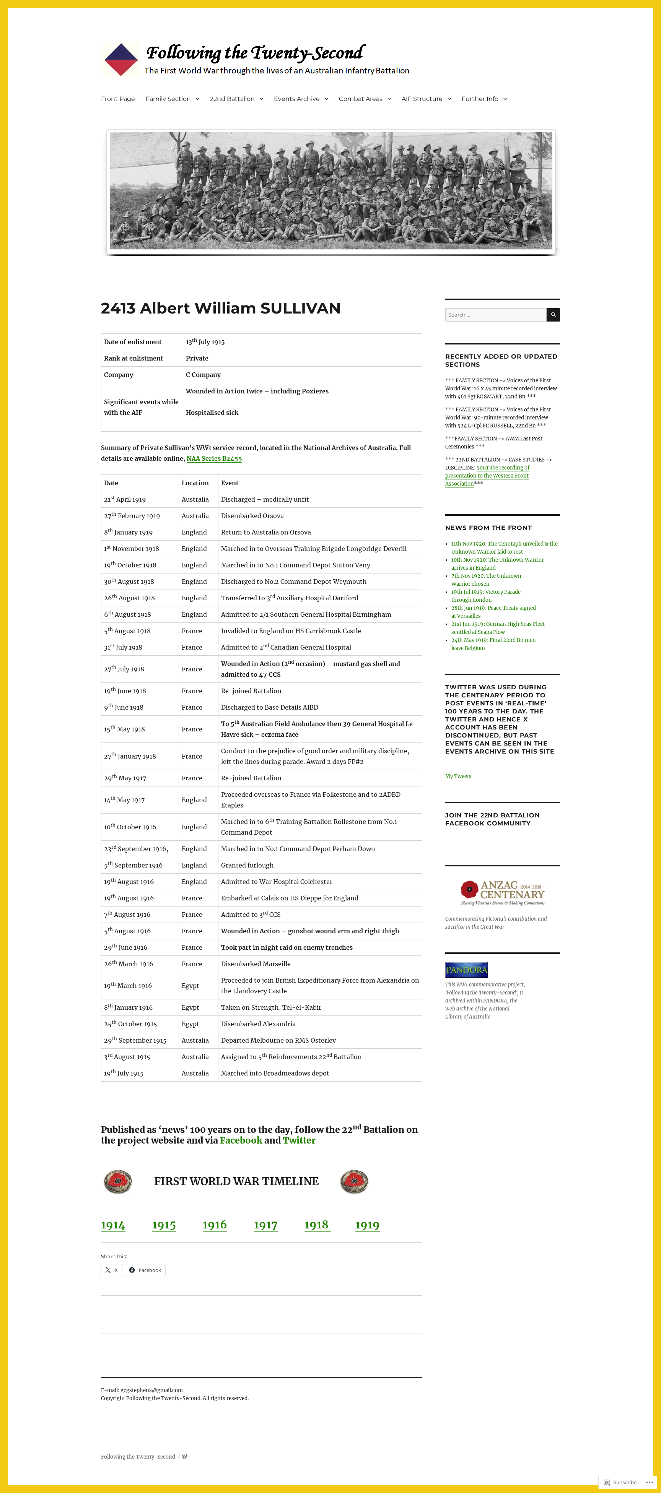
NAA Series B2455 (214, 458)
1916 (215, 1224)
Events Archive (297, 98)
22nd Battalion (232, 98)
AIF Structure (422, 98)
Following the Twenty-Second (138, 1457)
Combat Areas (361, 98)
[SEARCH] (553, 315)
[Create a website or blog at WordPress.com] (184, 1457)
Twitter (299, 1140)
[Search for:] (496, 315)
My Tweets (458, 776)
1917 (266, 1224)
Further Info (480, 98)
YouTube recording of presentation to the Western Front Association (487, 476)
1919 (367, 1224)
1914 (113, 1224)
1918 (317, 1224)
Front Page (118, 98)
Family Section (168, 98)
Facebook (241, 1140)
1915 (164, 1224)
